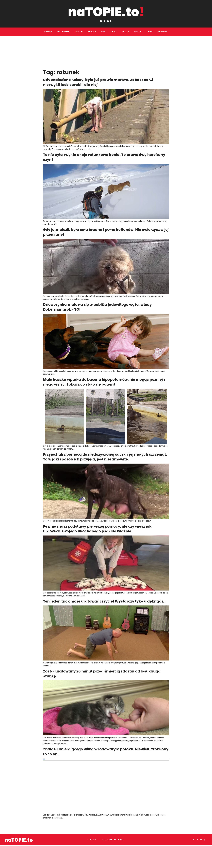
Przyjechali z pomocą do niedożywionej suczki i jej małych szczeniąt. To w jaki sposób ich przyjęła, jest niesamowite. (105, 457)
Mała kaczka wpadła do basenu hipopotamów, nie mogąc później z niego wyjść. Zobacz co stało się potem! (104, 382)
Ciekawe (48, 31)
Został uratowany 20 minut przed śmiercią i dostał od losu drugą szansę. (102, 674)
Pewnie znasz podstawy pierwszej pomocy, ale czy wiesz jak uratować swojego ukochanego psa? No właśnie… (97, 529)
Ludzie (149, 31)
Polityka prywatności (112, 839)
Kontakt (92, 839)
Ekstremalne (63, 31)
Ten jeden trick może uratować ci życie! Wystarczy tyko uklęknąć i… (104, 601)
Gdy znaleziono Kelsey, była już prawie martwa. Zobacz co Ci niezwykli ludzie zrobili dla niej (98, 82)
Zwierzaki (162, 31)
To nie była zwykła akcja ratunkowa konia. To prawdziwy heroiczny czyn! (104, 157)
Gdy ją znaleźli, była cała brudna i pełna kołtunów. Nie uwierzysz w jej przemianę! (106, 232)
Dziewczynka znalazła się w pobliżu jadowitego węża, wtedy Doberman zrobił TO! (97, 307)
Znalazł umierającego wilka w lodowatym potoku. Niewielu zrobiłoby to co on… (105, 752)
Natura (137, 31)
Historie (92, 31)
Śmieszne (79, 31)
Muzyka (125, 31)
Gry (103, 31)
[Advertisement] (106, 52)
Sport (113, 31)
